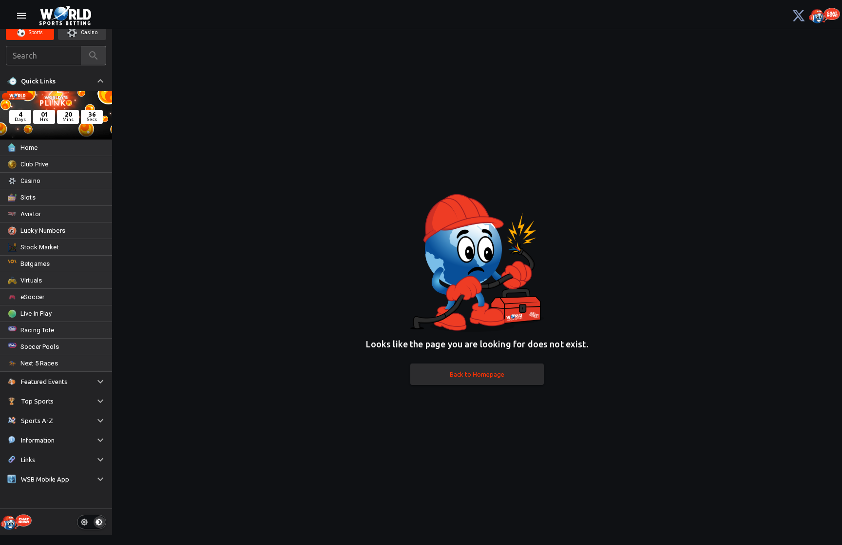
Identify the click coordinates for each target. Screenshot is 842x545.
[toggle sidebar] (21, 15)
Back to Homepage (477, 374)
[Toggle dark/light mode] (91, 522)
